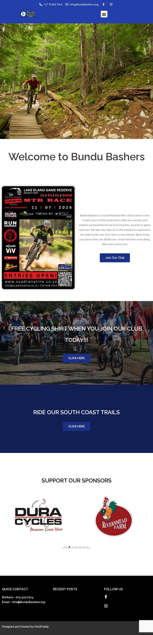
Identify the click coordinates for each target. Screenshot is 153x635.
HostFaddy (41, 626)
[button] (104, 14)
